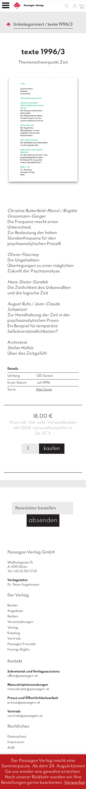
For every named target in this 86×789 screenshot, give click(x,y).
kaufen (52, 448)
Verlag (12, 627)
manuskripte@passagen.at (28, 689)
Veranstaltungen (20, 622)
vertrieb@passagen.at (25, 715)
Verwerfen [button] (74, 783)
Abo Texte (44, 389)
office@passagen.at (22, 675)
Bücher (12, 605)
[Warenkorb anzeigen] (81, 6)
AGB (10, 747)
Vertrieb (14, 638)
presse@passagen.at (23, 702)
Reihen (12, 616)
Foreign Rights (18, 649)
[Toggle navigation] (5, 5)
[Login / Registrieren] (74, 6)
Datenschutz (16, 736)
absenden (43, 520)
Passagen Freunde (21, 644)
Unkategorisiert (28, 24)
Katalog (13, 633)
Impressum (15, 742)
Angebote (15, 611)
